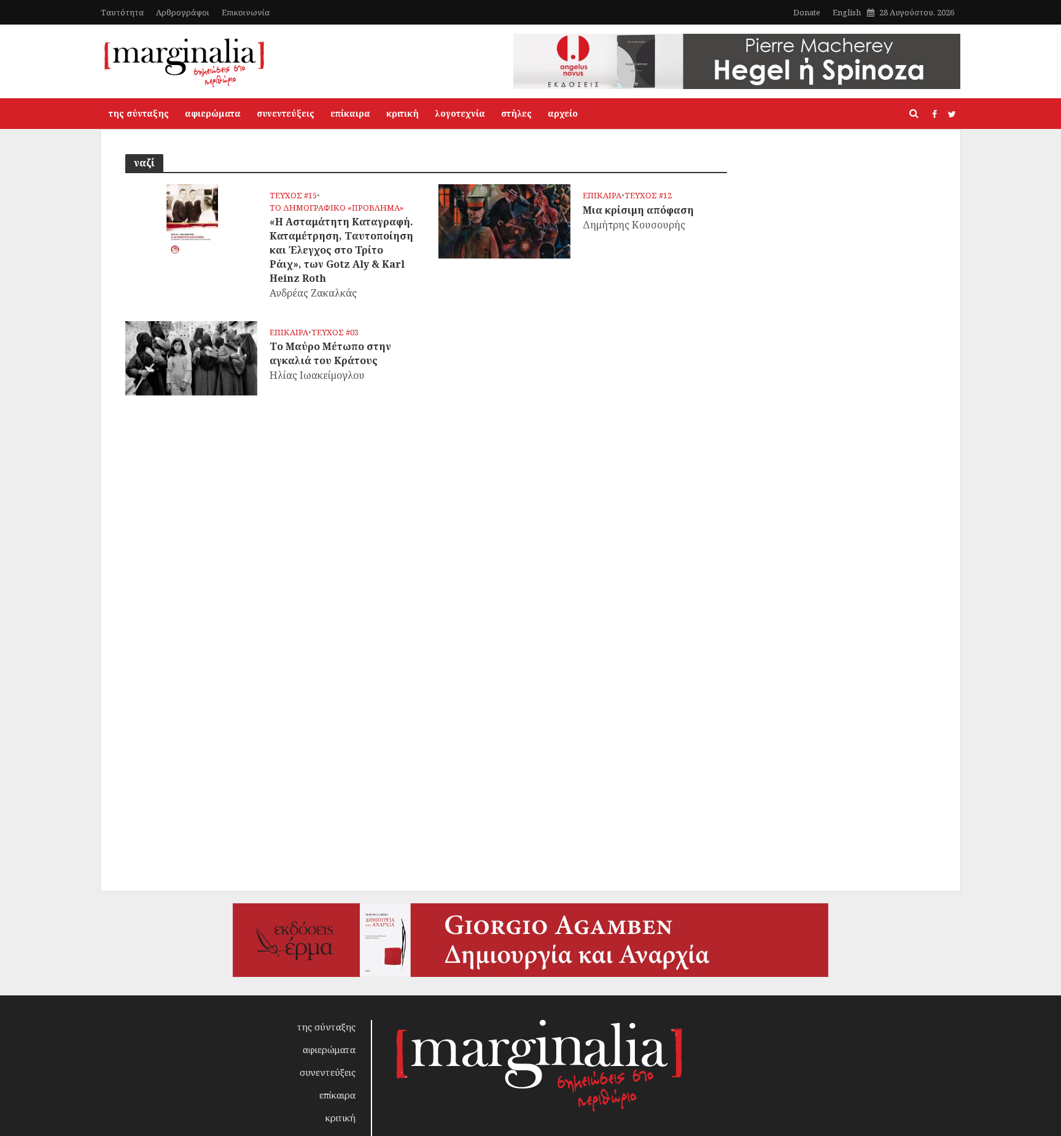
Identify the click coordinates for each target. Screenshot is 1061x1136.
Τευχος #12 (648, 195)
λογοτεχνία (460, 113)
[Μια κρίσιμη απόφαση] (504, 220)
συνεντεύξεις (285, 113)
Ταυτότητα (122, 12)
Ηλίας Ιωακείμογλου (317, 375)
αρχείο (563, 113)
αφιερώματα (213, 113)
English (847, 12)
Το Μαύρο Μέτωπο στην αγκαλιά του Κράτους (330, 353)
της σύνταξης (139, 113)
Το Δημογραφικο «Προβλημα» (336, 208)
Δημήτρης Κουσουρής (634, 224)
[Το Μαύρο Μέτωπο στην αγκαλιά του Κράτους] (191, 357)
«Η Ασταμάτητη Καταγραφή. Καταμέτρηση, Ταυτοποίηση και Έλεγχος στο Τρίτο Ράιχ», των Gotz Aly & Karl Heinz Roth (341, 250)
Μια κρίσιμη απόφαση (638, 210)
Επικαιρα (602, 195)
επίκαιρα (350, 113)
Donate (806, 12)
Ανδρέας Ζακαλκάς (313, 293)
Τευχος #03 (335, 332)
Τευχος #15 (293, 195)
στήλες (516, 113)
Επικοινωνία (246, 12)
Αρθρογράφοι (182, 12)
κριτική (402, 113)
